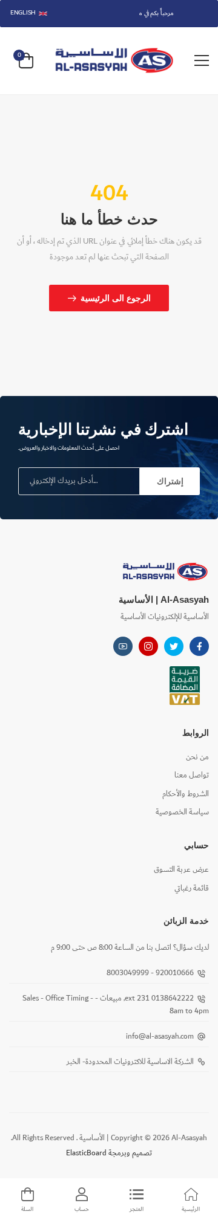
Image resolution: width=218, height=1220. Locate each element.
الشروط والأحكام (185, 794)
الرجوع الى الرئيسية (116, 298)
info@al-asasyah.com (160, 1036)
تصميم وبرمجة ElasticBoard (109, 1153)
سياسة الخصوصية (182, 812)
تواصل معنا (191, 775)
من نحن (197, 757)
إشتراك (170, 481)
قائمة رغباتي (191, 888)
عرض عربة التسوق (181, 869)
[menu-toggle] (201, 60)
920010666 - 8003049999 (150, 973)
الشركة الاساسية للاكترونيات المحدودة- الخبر (130, 1062)
